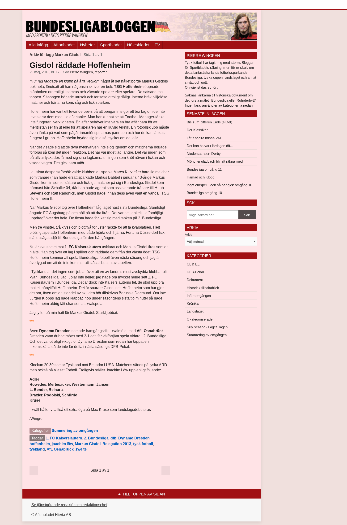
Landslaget (195, 311)
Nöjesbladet (138, 45)
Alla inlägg (38, 45)
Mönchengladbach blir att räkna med (215, 161)
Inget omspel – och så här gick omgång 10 (219, 185)
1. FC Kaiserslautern (64, 438)
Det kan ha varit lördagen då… (210, 146)
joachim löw (62, 444)
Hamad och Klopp (200, 177)
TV (157, 45)
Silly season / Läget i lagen (207, 327)
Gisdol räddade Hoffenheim (80, 65)
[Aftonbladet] (43, 4)
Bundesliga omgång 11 (204, 169)
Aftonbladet (64, 45)
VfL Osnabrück (60, 449)
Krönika (193, 303)
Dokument (195, 280)
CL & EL (193, 264)
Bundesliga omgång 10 (204, 193)
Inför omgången (199, 296)
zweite (81, 449)
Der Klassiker (197, 130)
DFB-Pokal (195, 272)
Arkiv (188, 234)
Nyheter (87, 45)
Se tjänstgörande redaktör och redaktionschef (69, 505)
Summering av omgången (75, 431)
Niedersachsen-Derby (204, 154)
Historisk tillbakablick (203, 288)
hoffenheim (40, 444)
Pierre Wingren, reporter (88, 72)
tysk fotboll (143, 444)
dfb (113, 438)
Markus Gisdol (88, 444)
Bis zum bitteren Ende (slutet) (209, 122)
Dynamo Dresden (134, 438)
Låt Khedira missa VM (204, 138)
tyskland (37, 449)
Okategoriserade (199, 319)
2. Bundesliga (96, 438)
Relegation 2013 (116, 444)
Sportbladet (111, 45)
